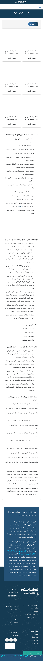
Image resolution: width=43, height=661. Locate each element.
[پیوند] (1, 7)
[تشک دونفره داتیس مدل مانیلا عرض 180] (31, 72)
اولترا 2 (9, 551)
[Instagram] (7, 640)
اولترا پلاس (22, 551)
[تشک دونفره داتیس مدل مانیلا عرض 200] (11, 72)
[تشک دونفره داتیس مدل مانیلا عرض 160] (11, 39)
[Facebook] (15, 640)
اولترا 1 (15, 551)
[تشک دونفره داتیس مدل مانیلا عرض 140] (31, 39)
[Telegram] (11, 640)
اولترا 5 (21, 554)
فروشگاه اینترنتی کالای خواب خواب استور (14, 656)
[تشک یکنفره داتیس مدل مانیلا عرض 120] (31, 105)
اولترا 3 (32, 554)
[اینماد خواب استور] (10, 646)
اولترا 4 (27, 554)
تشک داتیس (20, 206)
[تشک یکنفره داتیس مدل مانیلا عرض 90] (11, 105)
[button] (40, 6)
